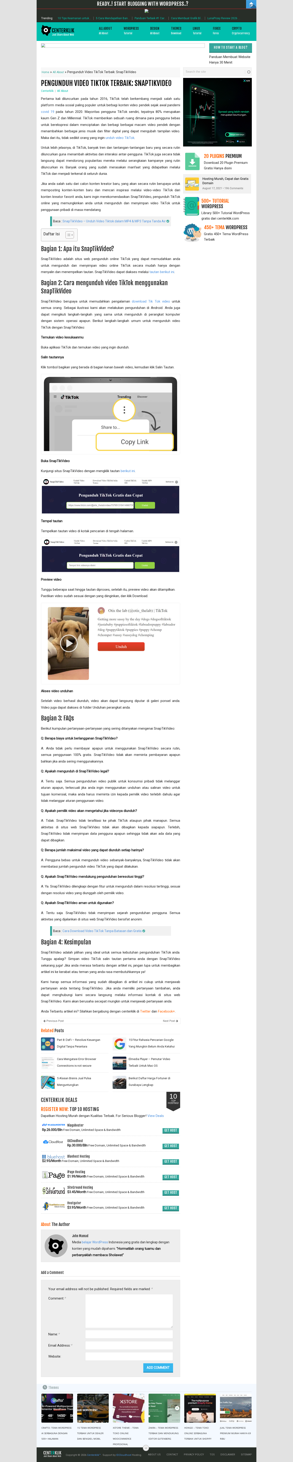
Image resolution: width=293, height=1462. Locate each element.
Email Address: (60, 1345)
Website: (54, 1356)
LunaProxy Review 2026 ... (223, 18)
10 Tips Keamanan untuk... (74, 18)
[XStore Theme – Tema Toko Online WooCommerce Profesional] (128, 1408)
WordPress (131, 31)
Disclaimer (227, 1454)
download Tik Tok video (151, 301)
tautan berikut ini (161, 272)
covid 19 (47, 112)
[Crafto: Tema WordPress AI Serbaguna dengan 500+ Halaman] (57, 1408)
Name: (54, 1334)
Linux (197, 31)
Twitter (145, 1011)
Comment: (57, 1298)
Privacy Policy (194, 1454)
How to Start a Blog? (230, 47)
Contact (172, 1454)
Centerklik (47, 91)
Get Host (170, 1130)
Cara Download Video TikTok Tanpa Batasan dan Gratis (102, 931)
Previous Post (55, 1021)
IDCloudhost (123, 1455)
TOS (212, 1454)
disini (228, 168)
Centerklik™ (94, 1455)
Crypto (241, 31)
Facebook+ (166, 1011)
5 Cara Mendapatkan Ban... (113, 18)
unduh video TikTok (120, 138)
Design (155, 31)
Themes (176, 31)
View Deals (155, 1116)
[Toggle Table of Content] (67, 235)
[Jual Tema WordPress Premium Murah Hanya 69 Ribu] (236, 1408)
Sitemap (246, 1454)
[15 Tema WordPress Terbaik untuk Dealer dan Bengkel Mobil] (93, 1408)
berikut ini (128, 471)
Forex (216, 31)
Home (45, 72)
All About (105, 31)
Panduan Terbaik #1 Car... (150, 18)
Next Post (169, 1021)
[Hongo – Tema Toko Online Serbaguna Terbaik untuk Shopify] (200, 1408)
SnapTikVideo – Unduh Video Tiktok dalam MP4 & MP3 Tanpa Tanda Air (114, 221)
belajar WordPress (95, 1242)
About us (154, 1454)
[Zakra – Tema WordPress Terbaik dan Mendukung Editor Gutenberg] (164, 1408)
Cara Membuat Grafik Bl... (187, 18)
